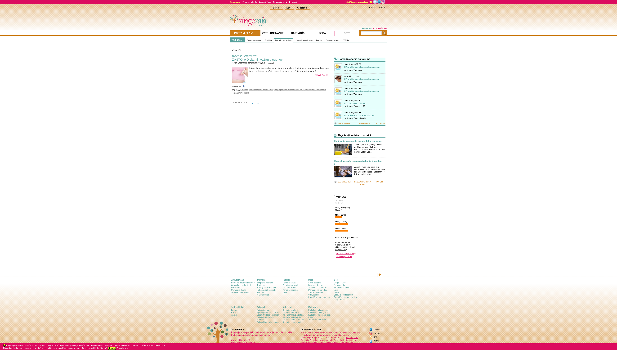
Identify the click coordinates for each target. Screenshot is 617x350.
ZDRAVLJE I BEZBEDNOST (244, 56)
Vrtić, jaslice (313, 295)
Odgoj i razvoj (340, 283)
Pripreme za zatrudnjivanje (243, 283)
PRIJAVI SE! (367, 28)
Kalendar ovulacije (291, 310)
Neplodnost (236, 287)
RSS (375, 337)
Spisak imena (263, 310)
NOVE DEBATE (344, 124)
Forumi (372, 7)
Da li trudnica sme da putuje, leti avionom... (358, 141)
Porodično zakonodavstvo (319, 297)
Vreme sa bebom (315, 292)
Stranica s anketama (345, 253)
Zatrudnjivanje (359, 118)
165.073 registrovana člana (356, 2)
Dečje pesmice (340, 300)
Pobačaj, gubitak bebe (304, 40)
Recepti (234, 312)
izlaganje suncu (281, 90)
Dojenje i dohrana (316, 285)
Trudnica (268, 40)
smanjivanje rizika (240, 93)
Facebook (377, 330)
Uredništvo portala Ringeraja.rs (251, 63)
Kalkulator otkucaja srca (318, 310)
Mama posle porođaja (317, 290)
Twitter (376, 341)
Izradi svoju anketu (344, 256)
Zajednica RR (359, 106)
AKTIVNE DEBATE (362, 124)
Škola (336, 292)
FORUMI (379, 182)
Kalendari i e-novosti (292, 322)
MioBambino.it (347, 343)
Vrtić (336, 290)
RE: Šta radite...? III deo (354, 103)
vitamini (269, 90)
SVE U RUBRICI (344, 182)
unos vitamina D (318, 90)
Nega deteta (339, 285)
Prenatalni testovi (332, 40)
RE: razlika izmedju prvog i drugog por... (362, 67)
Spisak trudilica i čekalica (268, 315)
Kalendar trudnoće (291, 312)
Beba (322, 33)
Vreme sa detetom (342, 287)
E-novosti (293, 2)
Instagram (377, 333)
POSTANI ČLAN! (380, 28)
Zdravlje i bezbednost (283, 40)
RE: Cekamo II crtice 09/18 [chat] (359, 115)
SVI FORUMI (380, 124)
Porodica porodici (290, 290)
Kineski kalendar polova (293, 320)
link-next (258, 103)
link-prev (252, 103)
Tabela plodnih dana (317, 320)
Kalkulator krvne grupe (318, 312)
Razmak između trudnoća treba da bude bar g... (358, 162)
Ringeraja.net (351, 340)
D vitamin (261, 90)
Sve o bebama (314, 283)
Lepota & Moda (265, 2)
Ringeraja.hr (343, 335)
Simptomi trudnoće (254, 40)
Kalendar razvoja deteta (293, 315)
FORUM (346, 40)
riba (290, 90)
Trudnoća (357, 70)
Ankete (382, 7)
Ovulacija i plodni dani (241, 285)
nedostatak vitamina (301, 90)
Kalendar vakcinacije (292, 317)
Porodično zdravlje (249, 2)
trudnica (244, 90)
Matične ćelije (263, 295)
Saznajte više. (123, 348)
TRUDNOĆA (237, 40)
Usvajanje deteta (238, 290)
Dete (347, 33)
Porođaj (319, 40)
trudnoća (253, 90)
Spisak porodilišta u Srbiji (268, 312)
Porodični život (289, 283)
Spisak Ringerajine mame (268, 322)
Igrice (285, 292)
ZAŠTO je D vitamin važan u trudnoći (257, 59)
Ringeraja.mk (352, 337)
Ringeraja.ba (354, 332)
